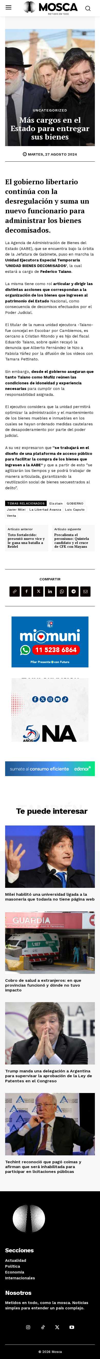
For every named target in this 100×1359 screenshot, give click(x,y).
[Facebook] (26, 591)
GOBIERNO (75, 503)
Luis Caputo (75, 509)
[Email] (85, 591)
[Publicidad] (50, 642)
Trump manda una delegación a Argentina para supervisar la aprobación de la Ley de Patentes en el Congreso (48, 1076)
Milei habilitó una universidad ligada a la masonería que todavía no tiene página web (50, 897)
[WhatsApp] (62, 591)
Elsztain (56, 503)
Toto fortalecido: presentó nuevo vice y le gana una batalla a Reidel (26, 541)
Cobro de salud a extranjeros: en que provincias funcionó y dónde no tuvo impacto (43, 985)
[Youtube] (72, 1327)
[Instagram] (28, 1327)
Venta (11, 515)
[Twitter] (38, 591)
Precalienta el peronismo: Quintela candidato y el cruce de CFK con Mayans (71, 541)
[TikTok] (43, 1327)
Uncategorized (50, 110)
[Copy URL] (14, 591)
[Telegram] (73, 591)
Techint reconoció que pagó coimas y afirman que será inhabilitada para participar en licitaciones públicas (43, 1166)
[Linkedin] (50, 591)
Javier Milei (16, 509)
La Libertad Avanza (45, 509)
